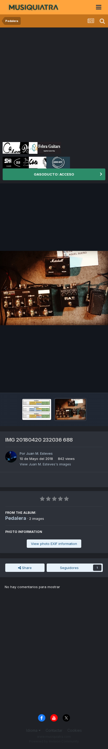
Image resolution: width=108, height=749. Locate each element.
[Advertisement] (54, 84)
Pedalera (15, 518)
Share (26, 568)
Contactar (54, 730)
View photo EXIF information (54, 544)
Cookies (74, 730)
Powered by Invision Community (54, 741)
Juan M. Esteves (39, 453)
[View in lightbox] (54, 288)
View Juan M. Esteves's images (45, 464)
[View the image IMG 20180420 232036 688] (70, 409)
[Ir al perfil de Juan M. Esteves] (11, 457)
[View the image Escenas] (36, 409)
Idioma (32, 730)
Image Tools (86, 383)
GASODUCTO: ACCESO (54, 174)
